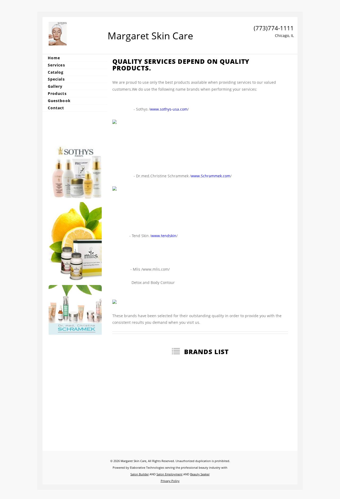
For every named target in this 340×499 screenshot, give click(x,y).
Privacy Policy (170, 481)
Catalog (56, 72)
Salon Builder (139, 474)
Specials (56, 79)
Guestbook (59, 100)
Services (56, 65)
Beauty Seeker (200, 474)
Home (54, 57)
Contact (56, 107)
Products (57, 93)
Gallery (55, 86)
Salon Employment (169, 474)
